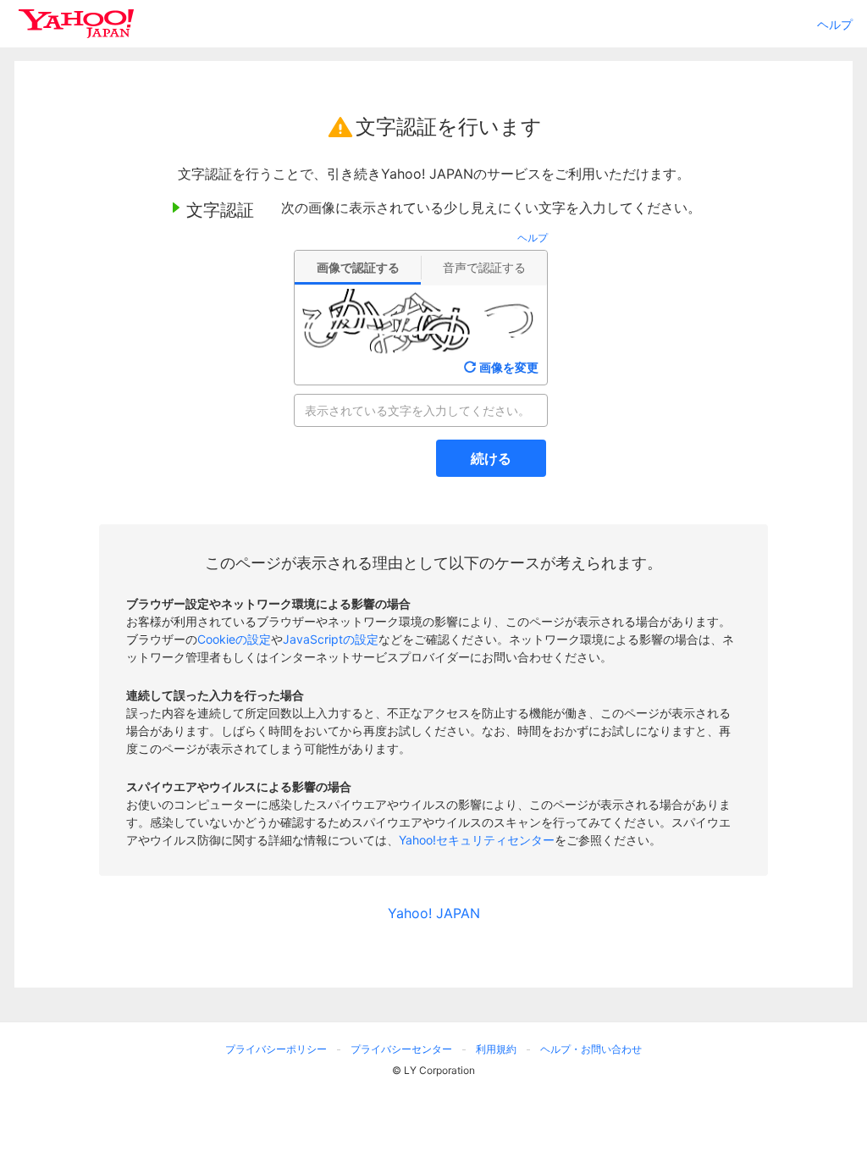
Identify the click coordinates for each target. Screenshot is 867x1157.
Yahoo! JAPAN (434, 913)
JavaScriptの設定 (330, 639)
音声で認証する (484, 267)
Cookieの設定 (234, 639)
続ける (491, 458)
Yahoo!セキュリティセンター (477, 840)
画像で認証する (358, 267)
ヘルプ (835, 24)
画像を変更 (508, 367)
